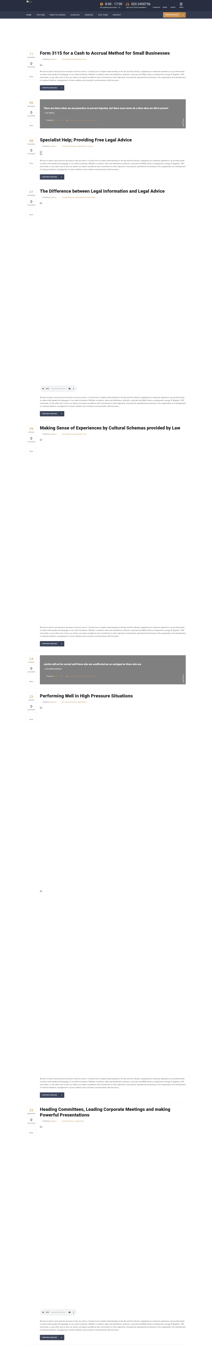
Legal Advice (68, 59)
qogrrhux (53, 59)
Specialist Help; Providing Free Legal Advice (86, 140)
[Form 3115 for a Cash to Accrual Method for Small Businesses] (41, 65)
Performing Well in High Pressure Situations (86, 696)
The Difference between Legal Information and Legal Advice (102, 191)
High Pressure (86, 120)
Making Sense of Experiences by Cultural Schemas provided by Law (110, 428)
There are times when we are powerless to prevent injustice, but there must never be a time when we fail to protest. (106, 108)
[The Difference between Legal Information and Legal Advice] (113, 293)
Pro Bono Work (90, 197)
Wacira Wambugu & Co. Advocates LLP (144, 31)
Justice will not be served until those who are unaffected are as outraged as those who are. (93, 664)
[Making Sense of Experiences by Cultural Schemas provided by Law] (113, 530)
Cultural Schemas (74, 120)
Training (94, 120)
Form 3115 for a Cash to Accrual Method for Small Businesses (105, 53)
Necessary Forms (80, 59)
